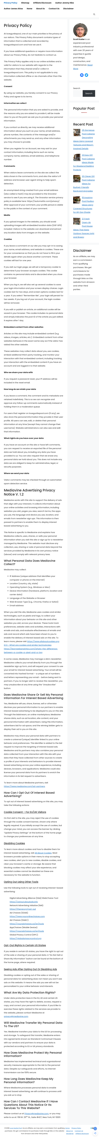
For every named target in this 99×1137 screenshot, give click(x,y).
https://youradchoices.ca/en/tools (27, 923)
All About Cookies (43, 853)
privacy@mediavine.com (16, 1016)
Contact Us (54, 8)
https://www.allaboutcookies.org (43, 641)
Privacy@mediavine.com (36, 1113)
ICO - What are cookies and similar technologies (27, 645)
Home (29, 8)
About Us (40, 8)
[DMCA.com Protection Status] (92, 1128)
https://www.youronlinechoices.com (27, 916)
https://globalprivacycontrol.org (25, 938)
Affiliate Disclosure (42, 3)
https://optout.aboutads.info (24, 901)
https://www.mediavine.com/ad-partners (24, 786)
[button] (94, 14)
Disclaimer (68, 8)
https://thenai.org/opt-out (23, 909)
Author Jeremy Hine (64, 3)
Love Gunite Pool (16, 1128)
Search (76, 88)
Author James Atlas (13, 8)
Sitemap (25, 3)
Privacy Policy (10, 3)
